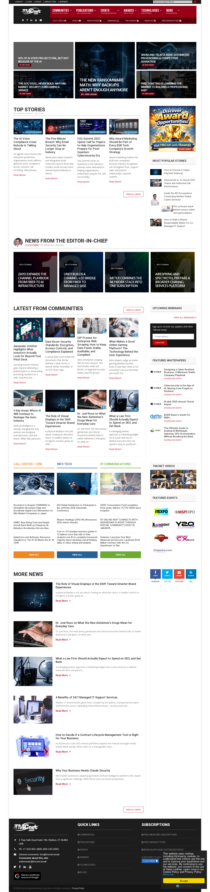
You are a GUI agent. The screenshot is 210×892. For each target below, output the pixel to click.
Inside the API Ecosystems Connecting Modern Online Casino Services (178, 196)
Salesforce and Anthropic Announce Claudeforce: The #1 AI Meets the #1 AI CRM (34, 540)
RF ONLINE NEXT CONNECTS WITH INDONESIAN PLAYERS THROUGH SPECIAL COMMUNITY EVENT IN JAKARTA (119, 523)
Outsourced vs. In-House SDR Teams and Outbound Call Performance (179, 183)
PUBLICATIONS (87, 842)
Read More (19, 175)
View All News (133, 194)
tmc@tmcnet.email (49, 854)
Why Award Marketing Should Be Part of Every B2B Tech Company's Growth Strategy (123, 145)
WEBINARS (63, 2)
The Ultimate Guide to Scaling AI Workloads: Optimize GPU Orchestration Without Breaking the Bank (179, 432)
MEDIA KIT (149, 20)
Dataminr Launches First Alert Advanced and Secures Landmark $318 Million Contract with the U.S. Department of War (120, 541)
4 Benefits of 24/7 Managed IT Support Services (86, 697)
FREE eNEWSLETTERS (170, 20)
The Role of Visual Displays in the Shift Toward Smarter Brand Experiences (60, 421)
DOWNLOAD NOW (172, 378)
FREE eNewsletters (154, 842)
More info (168, 874)
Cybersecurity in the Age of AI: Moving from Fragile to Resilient (179, 388)
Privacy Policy (78, 888)
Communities (86, 834)
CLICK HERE (32, 245)
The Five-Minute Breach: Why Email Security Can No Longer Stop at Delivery (57, 145)
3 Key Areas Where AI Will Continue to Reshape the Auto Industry (27, 415)
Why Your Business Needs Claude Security (83, 770)
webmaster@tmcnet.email (32, 861)
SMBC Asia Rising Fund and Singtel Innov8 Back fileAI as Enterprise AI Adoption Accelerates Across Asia (31, 525)
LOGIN (29, 2)
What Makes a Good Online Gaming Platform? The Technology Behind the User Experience (123, 348)
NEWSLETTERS (51, 2)
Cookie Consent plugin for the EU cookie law (184, 886)
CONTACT (19, 2)
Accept (184, 881)
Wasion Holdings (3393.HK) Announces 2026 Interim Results (77, 521)
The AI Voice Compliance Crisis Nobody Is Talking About (25, 143)
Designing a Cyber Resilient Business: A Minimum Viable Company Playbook (179, 372)
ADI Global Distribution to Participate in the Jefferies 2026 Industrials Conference (76, 508)
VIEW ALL (34, 554)
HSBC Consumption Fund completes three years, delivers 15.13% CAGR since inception (120, 508)
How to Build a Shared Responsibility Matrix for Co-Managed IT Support (179, 222)
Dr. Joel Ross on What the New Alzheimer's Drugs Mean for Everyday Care (91, 418)
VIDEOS (75, 20)
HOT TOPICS (58, 20)
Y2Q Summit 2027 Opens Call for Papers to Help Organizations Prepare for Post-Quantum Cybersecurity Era (91, 147)
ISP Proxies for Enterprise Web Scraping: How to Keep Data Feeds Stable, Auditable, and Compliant (91, 346)
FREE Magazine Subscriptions (160, 834)
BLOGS (83, 872)
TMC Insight (131, 20)
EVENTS (83, 849)
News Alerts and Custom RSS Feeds (163, 849)
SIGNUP (38, 2)
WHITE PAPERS (93, 20)
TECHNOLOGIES (87, 865)
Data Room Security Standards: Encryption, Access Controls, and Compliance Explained (59, 346)
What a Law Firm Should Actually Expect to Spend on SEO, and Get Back (123, 421)
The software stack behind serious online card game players (184, 209)
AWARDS (84, 857)
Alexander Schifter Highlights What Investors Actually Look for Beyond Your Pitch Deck (27, 352)
